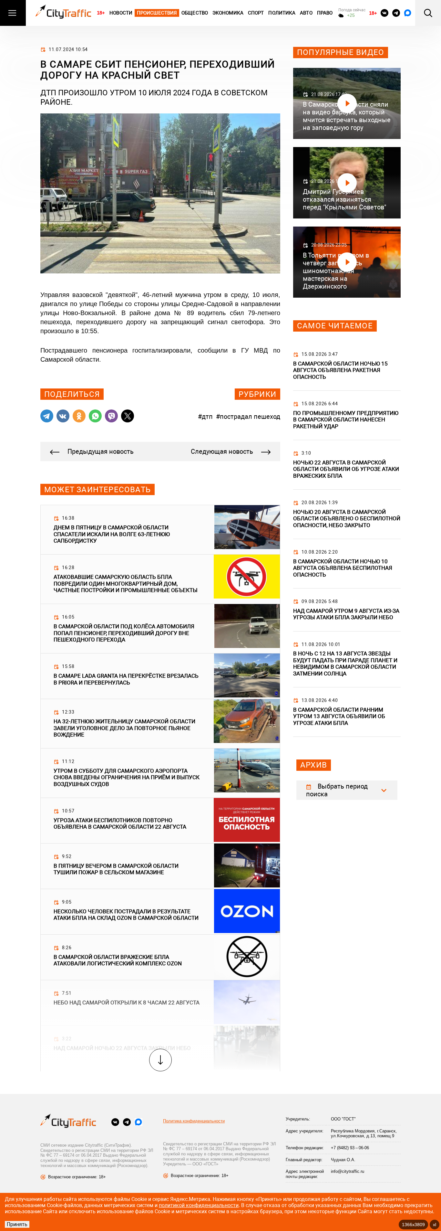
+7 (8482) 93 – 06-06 (350, 1147)
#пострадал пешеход (248, 416)
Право (325, 13)
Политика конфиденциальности (194, 1121)
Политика (281, 13)
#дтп (205, 416)
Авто (306, 13)
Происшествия (157, 13)
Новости (120, 13)
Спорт (256, 13)
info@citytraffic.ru (347, 1171)
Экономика (227, 13)
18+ (101, 13)
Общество (194, 13)
